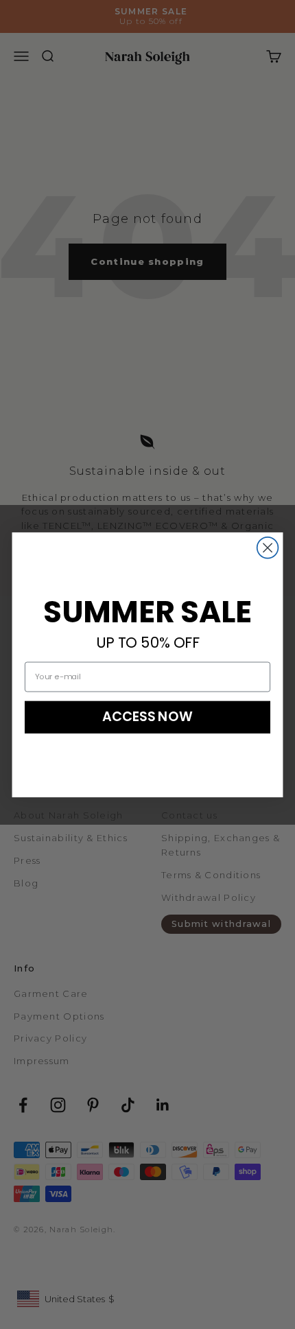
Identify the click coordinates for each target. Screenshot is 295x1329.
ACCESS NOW (147, 716)
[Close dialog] (268, 547)
